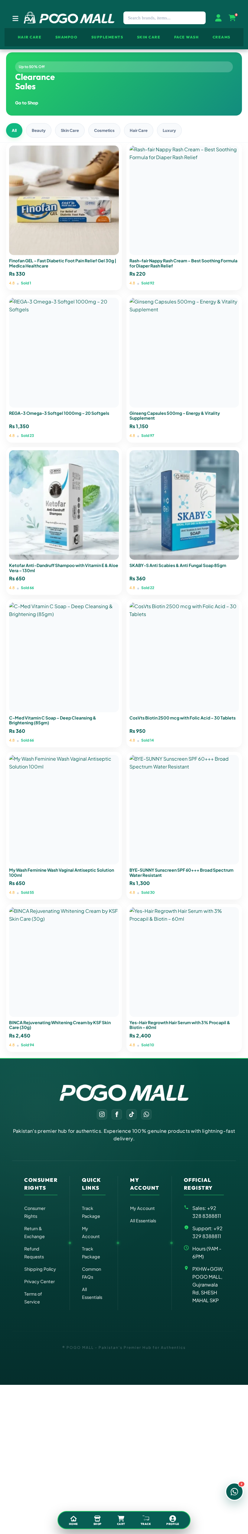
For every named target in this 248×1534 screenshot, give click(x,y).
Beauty (39, 130)
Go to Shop (26, 102)
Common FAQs (91, 1273)
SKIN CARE (149, 37)
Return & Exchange (34, 1232)
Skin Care (70, 130)
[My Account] (218, 17)
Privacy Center (39, 1281)
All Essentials (92, 1293)
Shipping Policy (40, 1269)
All (14, 130)
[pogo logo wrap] (68, 18)
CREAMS (221, 37)
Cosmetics (104, 130)
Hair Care (139, 130)
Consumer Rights (34, 1212)
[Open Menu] (15, 18)
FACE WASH (186, 37)
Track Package (91, 1212)
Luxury (169, 130)
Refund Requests (34, 1252)
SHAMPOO (66, 37)
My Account (91, 1232)
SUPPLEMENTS (107, 37)
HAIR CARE (30, 37)
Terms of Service (33, 1297)
